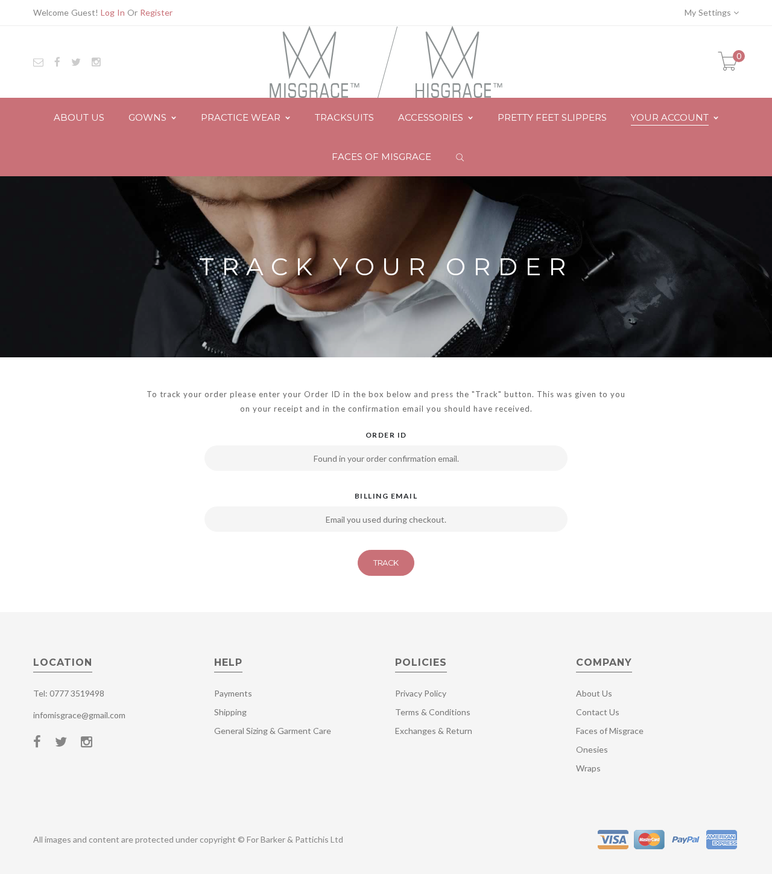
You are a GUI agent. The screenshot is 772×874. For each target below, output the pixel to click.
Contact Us (597, 712)
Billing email (386, 495)
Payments (233, 693)
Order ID (386, 434)
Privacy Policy (420, 693)
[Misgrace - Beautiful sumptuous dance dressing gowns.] (386, 61)
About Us (594, 693)
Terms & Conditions (432, 712)
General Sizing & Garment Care (272, 731)
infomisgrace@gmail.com (79, 715)
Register (156, 12)
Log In (113, 12)
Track (386, 562)
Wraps (588, 768)
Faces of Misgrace (610, 731)
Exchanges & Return (433, 731)
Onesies (592, 749)
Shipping (230, 712)
